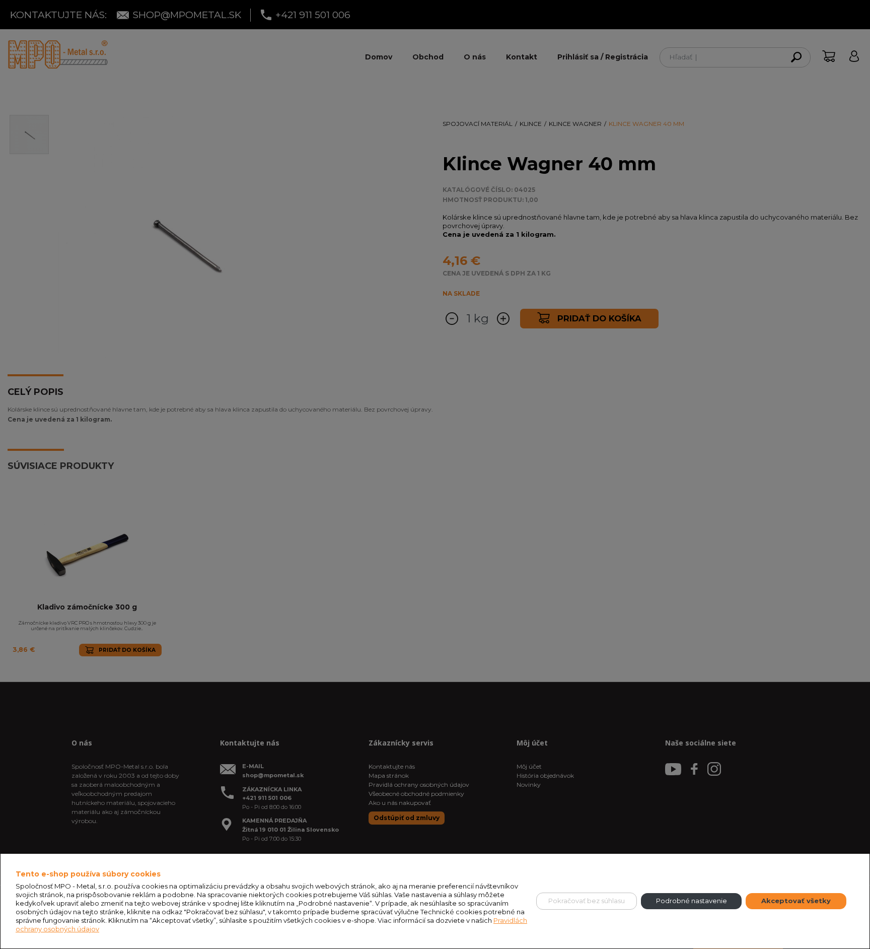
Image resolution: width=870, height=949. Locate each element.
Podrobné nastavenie (691, 901)
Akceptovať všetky (796, 901)
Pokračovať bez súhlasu (586, 901)
